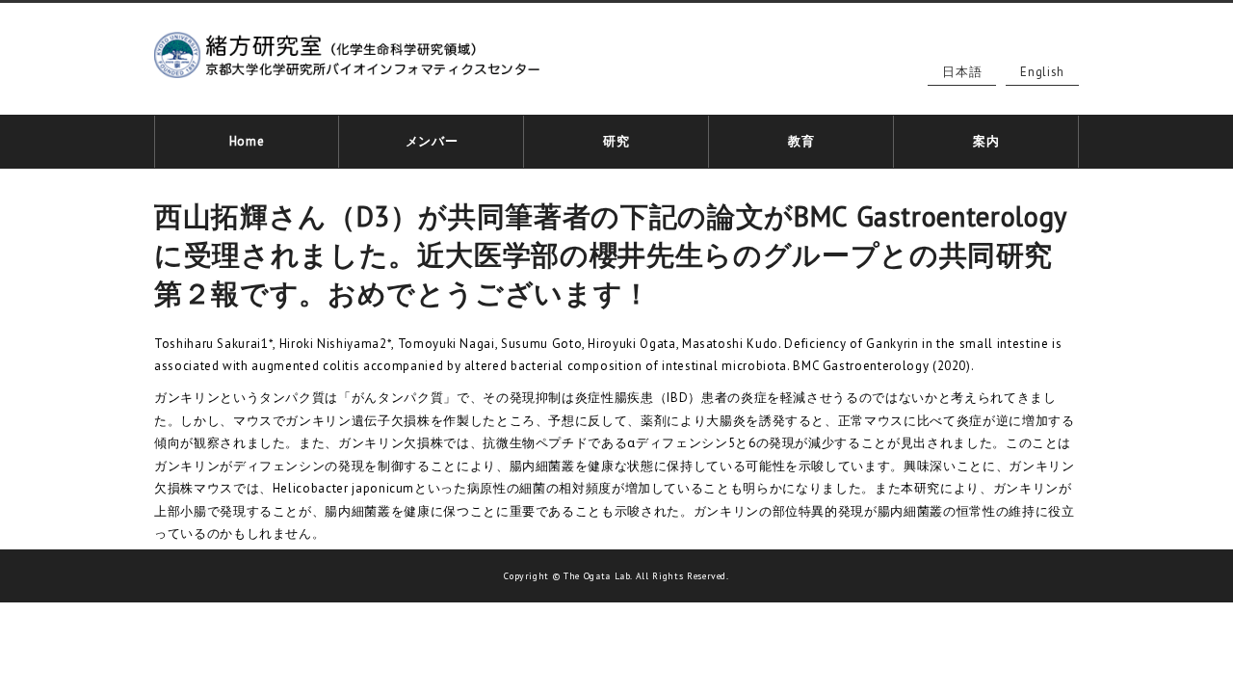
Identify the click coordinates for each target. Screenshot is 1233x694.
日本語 (962, 72)
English (1042, 72)
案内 (986, 141)
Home (247, 141)
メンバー (432, 141)
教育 (801, 141)
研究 (616, 141)
